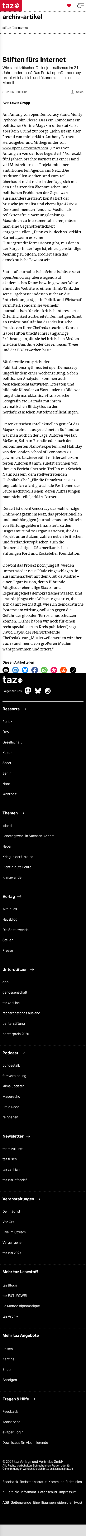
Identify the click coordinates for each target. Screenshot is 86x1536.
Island (7, 826)
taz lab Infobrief (15, 1180)
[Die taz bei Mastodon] (28, 693)
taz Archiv (10, 1316)
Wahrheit (9, 794)
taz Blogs (10, 1285)
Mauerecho (11, 1097)
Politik (7, 722)
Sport (7, 763)
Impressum (68, 1492)
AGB (6, 1502)
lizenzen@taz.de (63, 1468)
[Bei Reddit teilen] (63, 670)
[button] (80, 5)
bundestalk (11, 1065)
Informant (29, 1492)
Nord (6, 784)
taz (13, 680)
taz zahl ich (11, 1003)
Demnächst (11, 1211)
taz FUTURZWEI (15, 1296)
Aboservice (11, 1422)
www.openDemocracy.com (25, 148)
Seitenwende (21, 1502)
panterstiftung (14, 1024)
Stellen (8, 940)
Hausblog (10, 919)
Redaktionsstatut (34, 1482)
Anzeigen (10, 1380)
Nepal (7, 846)
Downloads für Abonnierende (25, 1443)
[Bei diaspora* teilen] (54, 670)
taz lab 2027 (12, 1253)
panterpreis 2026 (16, 1034)
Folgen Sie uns (12, 691)
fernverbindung (14, 1076)
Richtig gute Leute (17, 867)
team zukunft (13, 1149)
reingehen (10, 1117)
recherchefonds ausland (21, 1013)
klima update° (13, 1086)
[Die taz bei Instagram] (47, 693)
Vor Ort (8, 1222)
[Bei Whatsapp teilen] (44, 670)
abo (6, 982)
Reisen (8, 1349)
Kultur (7, 753)
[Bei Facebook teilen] (34, 670)
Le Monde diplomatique (21, 1306)
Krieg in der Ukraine (18, 857)
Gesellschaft (12, 742)
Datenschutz (48, 1492)
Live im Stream (14, 1232)
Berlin (7, 773)
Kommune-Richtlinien (65, 1482)
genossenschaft (15, 992)
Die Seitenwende (16, 930)
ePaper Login (13, 1432)
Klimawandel (12, 878)
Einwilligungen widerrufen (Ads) (57, 1502)
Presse (8, 951)
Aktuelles (10, 909)
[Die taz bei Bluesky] (38, 693)
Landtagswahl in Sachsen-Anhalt (28, 836)
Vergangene (12, 1243)
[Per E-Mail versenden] (6, 670)
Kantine (8, 1359)
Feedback (10, 1412)
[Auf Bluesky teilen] (25, 670)
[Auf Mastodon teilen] (15, 670)
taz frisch (10, 1159)
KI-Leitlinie (11, 1492)
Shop (7, 1370)
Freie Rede (11, 1107)
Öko (6, 732)
